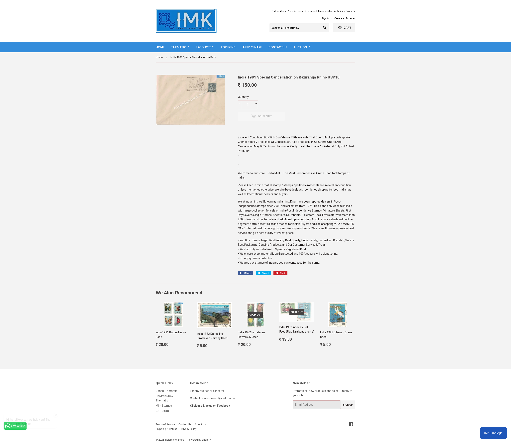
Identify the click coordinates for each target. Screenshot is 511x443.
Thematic (179, 47)
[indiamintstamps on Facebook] (351, 424)
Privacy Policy (188, 428)
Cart (347, 27)
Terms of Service (165, 424)
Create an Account (344, 18)
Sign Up (348, 404)
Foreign (227, 47)
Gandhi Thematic (166, 390)
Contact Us (277, 47)
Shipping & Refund (166, 428)
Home (160, 47)
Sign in (325, 18)
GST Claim (162, 410)
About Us (200, 424)
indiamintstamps (174, 439)
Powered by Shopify (199, 439)
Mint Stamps (164, 405)
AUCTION (301, 47)
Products (204, 47)
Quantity (243, 96)
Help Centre (252, 47)
